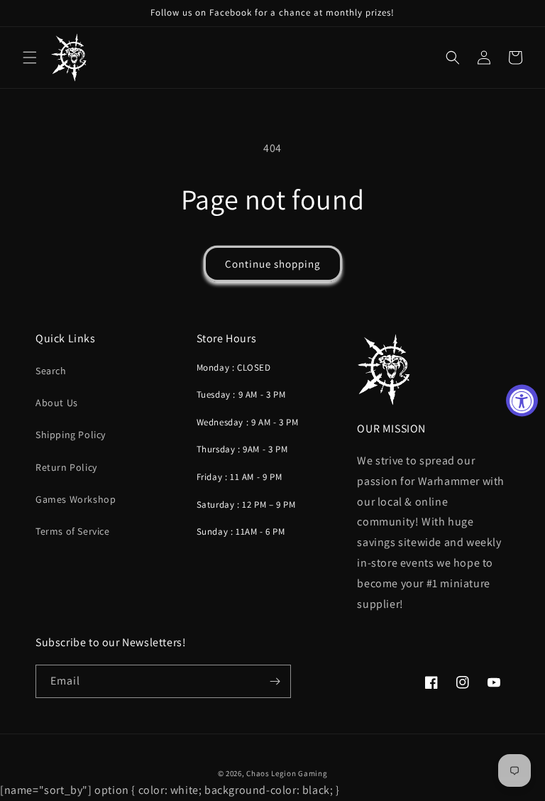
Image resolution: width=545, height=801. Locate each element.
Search (51, 370)
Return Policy (66, 467)
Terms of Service (72, 531)
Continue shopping (273, 264)
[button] (29, 57)
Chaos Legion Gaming (286, 773)
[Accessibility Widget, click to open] (522, 401)
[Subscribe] (274, 681)
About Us (56, 402)
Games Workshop (75, 499)
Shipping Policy (70, 434)
